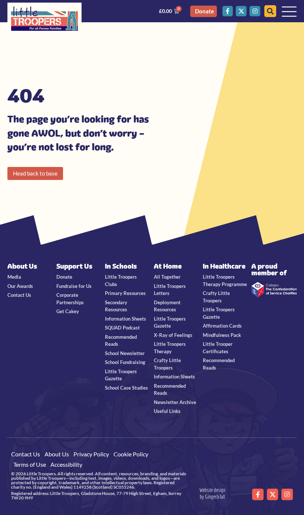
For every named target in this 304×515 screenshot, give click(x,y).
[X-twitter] (241, 11)
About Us (22, 266)
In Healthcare (224, 266)
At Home (168, 266)
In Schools (121, 266)
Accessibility (66, 464)
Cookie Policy (130, 453)
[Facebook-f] (227, 11)
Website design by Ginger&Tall (212, 493)
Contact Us (25, 453)
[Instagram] (255, 11)
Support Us (74, 266)
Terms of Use (29, 464)
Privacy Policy (91, 453)
